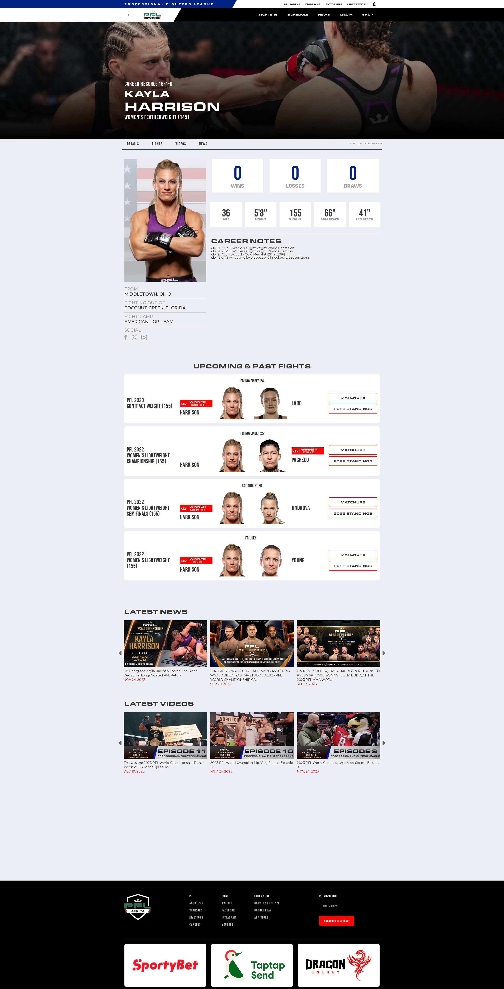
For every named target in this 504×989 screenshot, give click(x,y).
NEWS (203, 144)
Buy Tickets (334, 4)
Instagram (229, 917)
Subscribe (337, 921)
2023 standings (353, 409)
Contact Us (292, 4)
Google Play (263, 910)
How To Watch (357, 4)
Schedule (298, 14)
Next (383, 653)
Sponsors (196, 910)
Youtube (227, 924)
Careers (195, 924)
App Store (261, 917)
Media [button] (346, 14)
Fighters (268, 14)
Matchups (353, 397)
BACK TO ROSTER (367, 143)
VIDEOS (180, 144)
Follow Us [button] (312, 4)
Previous (120, 653)
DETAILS (133, 144)
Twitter (227, 903)
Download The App (267, 903)
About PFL (196, 903)
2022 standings (353, 461)
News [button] (324, 14)
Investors (196, 917)
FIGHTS (157, 144)
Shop (367, 14)
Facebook (228, 910)
